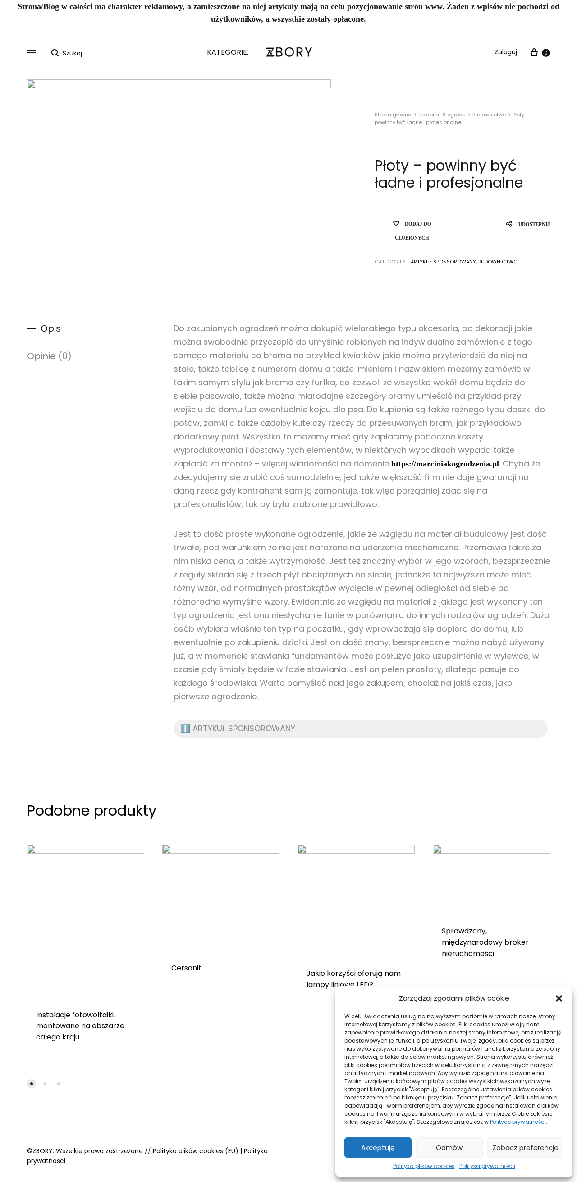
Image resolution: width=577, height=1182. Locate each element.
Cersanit (186, 968)
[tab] (81, 329)
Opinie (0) (49, 356)
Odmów (449, 1147)
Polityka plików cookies (424, 1166)
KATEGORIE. (227, 52)
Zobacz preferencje (525, 1147)
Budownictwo (489, 114)
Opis (51, 328)
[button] (558, 998)
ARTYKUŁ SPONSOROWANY (443, 261)
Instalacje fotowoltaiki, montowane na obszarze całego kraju (80, 1026)
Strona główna (393, 114)
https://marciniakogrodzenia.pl (445, 463)
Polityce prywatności (518, 1122)
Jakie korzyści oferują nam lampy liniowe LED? (354, 979)
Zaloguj (506, 51)
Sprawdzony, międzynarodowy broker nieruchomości (485, 942)
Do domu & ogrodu (442, 114)
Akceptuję (377, 1147)
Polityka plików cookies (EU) (195, 1150)
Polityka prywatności (487, 1166)
